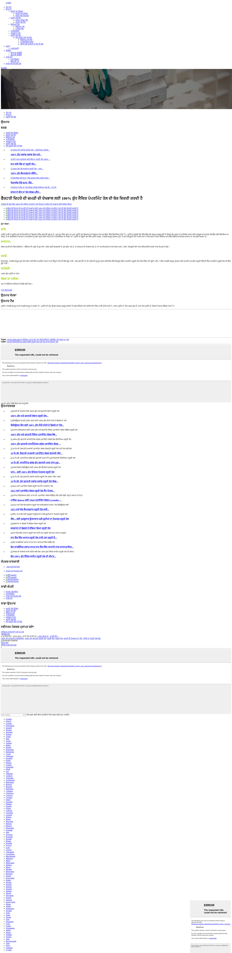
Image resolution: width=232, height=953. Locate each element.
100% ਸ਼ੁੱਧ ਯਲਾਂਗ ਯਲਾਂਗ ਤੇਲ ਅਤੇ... (26, 154)
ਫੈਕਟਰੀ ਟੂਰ (15, 61)
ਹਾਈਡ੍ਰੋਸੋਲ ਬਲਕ (26, 42)
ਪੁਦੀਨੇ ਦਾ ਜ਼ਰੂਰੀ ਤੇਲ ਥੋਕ (92, 638)
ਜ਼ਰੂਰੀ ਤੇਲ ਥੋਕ (16, 35)
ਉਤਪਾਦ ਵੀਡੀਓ (16, 53)
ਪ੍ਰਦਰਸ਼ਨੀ (15, 48)
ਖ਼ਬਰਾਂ (8, 46)
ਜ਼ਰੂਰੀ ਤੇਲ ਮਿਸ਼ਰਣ (22, 16)
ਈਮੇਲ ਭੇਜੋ (4, 643)
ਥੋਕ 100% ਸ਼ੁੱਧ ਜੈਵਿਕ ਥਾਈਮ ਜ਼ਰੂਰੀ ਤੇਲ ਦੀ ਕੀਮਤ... (33, 556)
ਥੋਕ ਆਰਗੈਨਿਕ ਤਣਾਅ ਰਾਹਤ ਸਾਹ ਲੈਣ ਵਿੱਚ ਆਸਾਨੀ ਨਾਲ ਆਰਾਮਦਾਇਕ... (42, 547)
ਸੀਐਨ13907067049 (8, 645)
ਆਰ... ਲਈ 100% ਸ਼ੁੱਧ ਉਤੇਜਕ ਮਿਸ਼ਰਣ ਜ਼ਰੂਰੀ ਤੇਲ (32, 472)
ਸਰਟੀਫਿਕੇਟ (15, 59)
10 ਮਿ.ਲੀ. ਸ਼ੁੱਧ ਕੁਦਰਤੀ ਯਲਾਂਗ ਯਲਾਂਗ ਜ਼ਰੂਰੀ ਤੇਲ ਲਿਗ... (34, 481)
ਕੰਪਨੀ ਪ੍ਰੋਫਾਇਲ (12, 592)
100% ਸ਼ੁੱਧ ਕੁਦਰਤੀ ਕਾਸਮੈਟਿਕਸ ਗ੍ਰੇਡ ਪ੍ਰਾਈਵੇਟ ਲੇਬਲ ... (36, 444)
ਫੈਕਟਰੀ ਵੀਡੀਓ (16, 55)
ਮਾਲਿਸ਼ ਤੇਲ (19, 29)
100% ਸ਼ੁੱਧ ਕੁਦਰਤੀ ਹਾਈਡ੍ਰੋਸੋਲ (12, 638)
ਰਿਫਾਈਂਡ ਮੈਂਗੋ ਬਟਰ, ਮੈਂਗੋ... (22, 183)
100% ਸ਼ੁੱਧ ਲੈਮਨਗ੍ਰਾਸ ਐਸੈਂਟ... (24, 173)
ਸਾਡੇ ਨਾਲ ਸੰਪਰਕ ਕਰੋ (13, 64)
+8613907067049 (13, 567)
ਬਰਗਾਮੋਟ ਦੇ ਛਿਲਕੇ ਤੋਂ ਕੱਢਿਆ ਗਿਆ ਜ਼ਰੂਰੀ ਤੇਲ (31, 528)
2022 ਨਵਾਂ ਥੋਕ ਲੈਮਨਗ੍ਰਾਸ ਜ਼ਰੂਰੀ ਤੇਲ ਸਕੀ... (30, 509)
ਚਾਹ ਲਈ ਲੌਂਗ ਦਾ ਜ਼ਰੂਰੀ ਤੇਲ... (23, 164)
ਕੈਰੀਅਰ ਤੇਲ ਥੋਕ (26, 40)
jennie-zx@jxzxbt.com (14, 571)
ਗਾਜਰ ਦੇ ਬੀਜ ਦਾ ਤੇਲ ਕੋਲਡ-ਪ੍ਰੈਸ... (26, 192)
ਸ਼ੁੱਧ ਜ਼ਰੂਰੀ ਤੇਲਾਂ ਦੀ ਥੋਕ (23, 38)
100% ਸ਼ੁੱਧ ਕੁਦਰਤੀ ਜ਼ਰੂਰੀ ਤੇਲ (35, 638)
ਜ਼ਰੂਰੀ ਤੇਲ (50, 638)
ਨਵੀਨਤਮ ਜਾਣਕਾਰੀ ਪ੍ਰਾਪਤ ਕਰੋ (12, 632)
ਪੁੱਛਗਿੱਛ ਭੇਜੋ (5, 634)
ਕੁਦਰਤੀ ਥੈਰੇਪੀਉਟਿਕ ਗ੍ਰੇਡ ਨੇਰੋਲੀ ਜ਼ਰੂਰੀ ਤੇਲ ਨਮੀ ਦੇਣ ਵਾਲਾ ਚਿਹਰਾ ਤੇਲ (32, 342)
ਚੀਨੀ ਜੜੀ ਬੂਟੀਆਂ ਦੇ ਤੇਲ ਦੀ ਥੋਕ (31, 44)
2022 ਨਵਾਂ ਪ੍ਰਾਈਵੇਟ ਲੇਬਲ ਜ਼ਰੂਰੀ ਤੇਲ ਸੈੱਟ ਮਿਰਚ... (33, 491)
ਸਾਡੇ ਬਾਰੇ (9, 57)
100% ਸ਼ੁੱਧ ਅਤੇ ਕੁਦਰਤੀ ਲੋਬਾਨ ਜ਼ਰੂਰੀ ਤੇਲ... (29, 416)
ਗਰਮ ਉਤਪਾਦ (43, 636)
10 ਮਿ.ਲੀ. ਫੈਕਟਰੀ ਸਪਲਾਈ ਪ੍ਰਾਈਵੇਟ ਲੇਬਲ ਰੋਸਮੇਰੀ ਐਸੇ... (36, 453)
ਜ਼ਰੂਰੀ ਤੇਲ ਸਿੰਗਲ (17, 11)
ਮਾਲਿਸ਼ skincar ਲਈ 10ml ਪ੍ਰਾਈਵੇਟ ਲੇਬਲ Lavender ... (36, 500)
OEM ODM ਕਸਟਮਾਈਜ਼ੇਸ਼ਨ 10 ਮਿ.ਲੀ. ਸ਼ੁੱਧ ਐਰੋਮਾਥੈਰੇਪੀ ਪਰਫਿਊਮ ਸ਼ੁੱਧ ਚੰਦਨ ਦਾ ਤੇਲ (38, 340)
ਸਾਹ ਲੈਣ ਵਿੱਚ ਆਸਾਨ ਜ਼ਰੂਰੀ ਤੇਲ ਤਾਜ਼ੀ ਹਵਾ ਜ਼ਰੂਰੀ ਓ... (34, 537)
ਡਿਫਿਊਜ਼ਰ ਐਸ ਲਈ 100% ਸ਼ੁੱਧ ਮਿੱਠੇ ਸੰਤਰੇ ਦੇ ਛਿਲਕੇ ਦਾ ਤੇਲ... (37, 425)
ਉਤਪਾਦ (9, 9)
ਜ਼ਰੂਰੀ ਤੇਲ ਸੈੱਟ (16, 18)
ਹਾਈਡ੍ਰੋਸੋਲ (15, 31)
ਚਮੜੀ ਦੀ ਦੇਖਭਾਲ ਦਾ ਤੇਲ (73, 638)
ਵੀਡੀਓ (8, 51)
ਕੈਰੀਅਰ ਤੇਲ (15, 24)
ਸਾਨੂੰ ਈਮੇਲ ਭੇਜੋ (6, 290)
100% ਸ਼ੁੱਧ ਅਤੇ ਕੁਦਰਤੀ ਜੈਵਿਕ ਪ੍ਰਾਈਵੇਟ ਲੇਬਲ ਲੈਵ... (34, 434)
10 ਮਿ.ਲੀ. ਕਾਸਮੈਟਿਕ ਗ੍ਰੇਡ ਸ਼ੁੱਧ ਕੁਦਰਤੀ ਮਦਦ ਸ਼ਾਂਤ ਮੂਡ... (35, 462)
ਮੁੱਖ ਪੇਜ (8, 7)
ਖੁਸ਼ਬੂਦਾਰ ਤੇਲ (16, 33)
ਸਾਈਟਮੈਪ (54, 636)
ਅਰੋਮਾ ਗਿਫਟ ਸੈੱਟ (21, 20)
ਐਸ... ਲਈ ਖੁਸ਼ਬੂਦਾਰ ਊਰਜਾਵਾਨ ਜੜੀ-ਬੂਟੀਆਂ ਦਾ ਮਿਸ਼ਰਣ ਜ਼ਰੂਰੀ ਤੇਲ (40, 519)
